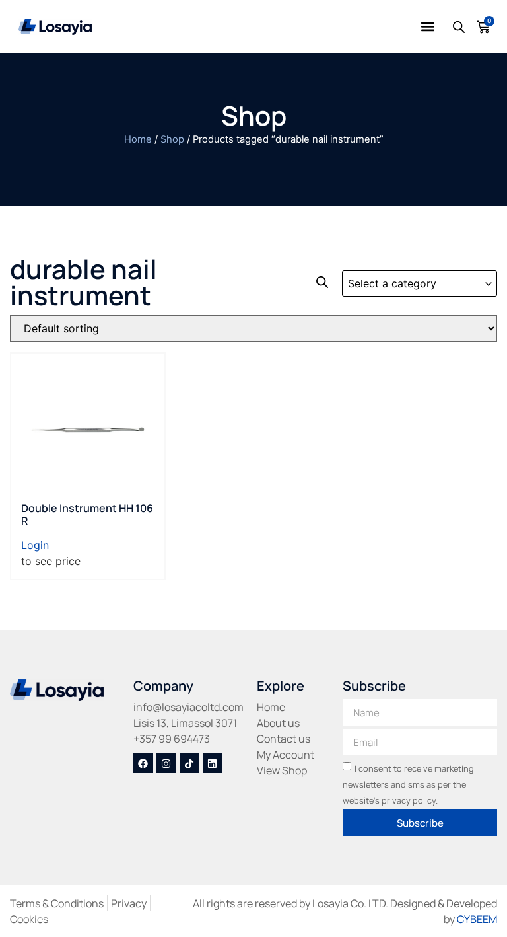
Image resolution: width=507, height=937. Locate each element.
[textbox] (419, 284)
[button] (428, 27)
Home (138, 139)
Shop (172, 139)
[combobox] (419, 283)
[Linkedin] (212, 763)
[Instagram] (166, 763)
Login (35, 545)
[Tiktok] (189, 763)
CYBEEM (477, 919)
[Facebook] (143, 763)
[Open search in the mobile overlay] (457, 26)
